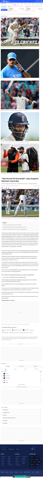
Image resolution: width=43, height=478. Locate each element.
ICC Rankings (5, 420)
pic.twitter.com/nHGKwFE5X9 (28, 274)
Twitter (15, 338)
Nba (34, 461)
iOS (11, 339)
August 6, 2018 (22, 277)
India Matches (4, 8)
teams (29, 3)
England (7, 382)
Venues (37, 3)
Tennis (37, 456)
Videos (22, 3)
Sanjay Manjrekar (5, 332)
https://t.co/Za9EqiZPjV (10, 274)
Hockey (31, 459)
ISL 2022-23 (18, 456)
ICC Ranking (10, 464)
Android (8, 339)
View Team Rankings (21, 384)
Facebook (7, 338)
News (15, 3)
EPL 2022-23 (24, 456)
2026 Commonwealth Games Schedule (9, 417)
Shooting (32, 464)
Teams (3, 463)
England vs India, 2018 (14, 332)
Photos (18, 3)
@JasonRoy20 (15, 269)
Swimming (37, 464)
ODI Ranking (21, 366)
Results (40, 3)
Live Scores (4, 456)
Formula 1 (32, 456)
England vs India (4, 3)
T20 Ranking (35, 366)
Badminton (37, 459)
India (6, 380)
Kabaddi (38, 461)
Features (9, 461)
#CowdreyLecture (18, 274)
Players (9, 463)
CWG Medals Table (6, 412)
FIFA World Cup (5, 409)
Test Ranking (8, 366)
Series (9, 456)
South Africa (7, 375)
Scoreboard (10, 3)
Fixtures (25, 3)
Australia (7, 373)
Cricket (31, 332)
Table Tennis (32, 466)
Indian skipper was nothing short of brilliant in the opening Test (15, 279)
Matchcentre (18, 464)
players (33, 3)
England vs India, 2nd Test (24, 332)
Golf (31, 461)
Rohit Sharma (5, 423)
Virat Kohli (33, 258)
